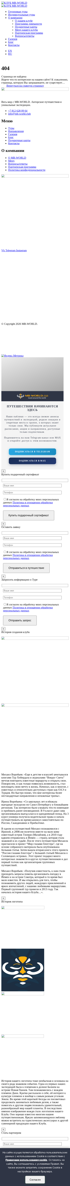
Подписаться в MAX (32, 461)
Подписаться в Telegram (32, 451)
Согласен (35, 1179)
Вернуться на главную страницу (25, 85)
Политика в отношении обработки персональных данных (28, 504)
